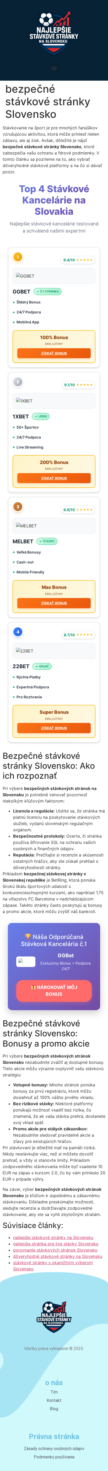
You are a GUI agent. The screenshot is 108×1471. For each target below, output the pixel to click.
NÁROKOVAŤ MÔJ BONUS (56, 991)
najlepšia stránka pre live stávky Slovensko (56, 1243)
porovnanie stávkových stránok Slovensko (55, 1250)
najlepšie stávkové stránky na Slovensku (53, 1237)
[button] (54, 68)
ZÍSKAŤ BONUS (54, 353)
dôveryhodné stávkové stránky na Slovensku (57, 1256)
